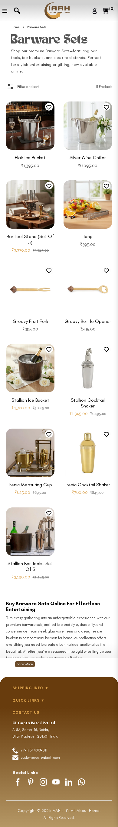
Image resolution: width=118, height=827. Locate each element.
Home (15, 27)
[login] (95, 11)
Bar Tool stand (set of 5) (30, 239)
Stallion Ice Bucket (30, 400)
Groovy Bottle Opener (87, 321)
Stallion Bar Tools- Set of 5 (30, 566)
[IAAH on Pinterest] (30, 782)
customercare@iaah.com (40, 757)
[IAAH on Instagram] (43, 782)
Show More (25, 664)
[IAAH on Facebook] (17, 782)
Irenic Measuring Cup (30, 485)
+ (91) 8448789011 (33, 750)
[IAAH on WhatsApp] (81, 782)
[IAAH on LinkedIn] (68, 782)
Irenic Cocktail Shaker (88, 485)
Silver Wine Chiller (88, 157)
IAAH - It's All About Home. (76, 810)
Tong (88, 236)
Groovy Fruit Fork (30, 321)
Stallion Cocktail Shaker (88, 403)
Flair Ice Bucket (30, 157)
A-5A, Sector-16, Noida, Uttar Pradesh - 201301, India (35, 730)
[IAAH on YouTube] (56, 782)
